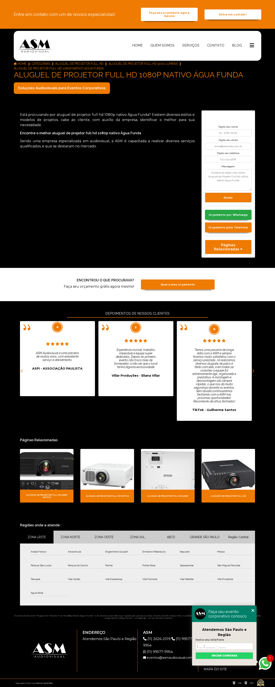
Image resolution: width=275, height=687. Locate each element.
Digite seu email (228, 140)
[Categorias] (252, 46)
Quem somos (162, 45)
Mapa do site (215, 669)
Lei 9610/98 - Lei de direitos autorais (153, 618)
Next (253, 371)
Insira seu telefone (210, 639)
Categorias (41, 63)
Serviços (190, 45)
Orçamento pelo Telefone (228, 227)
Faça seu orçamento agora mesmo (169, 14)
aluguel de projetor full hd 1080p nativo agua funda (59, 68)
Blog (237, 45)
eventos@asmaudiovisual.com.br (171, 658)
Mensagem (228, 166)
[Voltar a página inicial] (35, 45)
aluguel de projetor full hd (79, 63)
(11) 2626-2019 (159, 639)
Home (137, 45)
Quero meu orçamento (178, 284)
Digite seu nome (228, 126)
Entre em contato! (233, 14)
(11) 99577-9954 (159, 652)
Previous (22, 371)
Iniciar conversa (224, 655)
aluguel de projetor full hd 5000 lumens (143, 63)
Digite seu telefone (228, 153)
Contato (215, 45)
